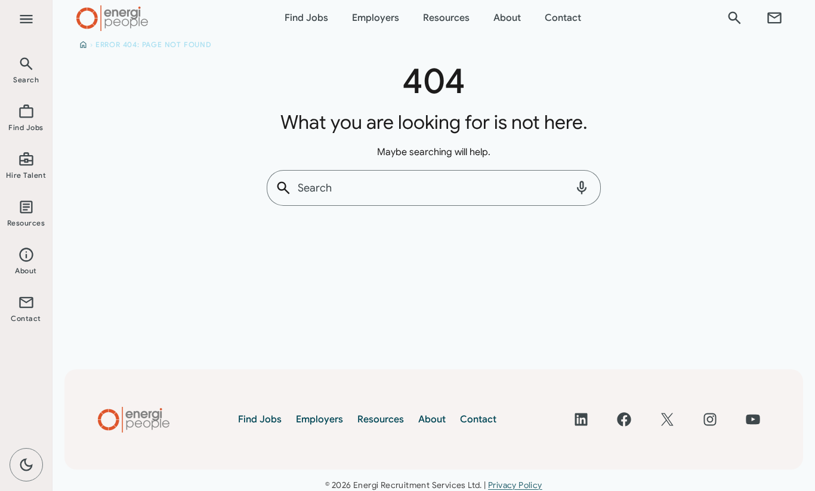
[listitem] (26, 69)
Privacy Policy (515, 485)
